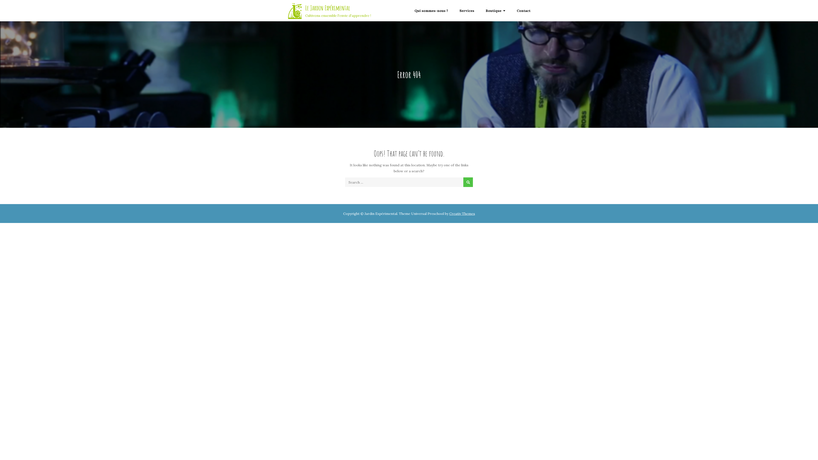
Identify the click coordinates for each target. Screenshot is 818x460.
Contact (523, 11)
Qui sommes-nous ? (431, 11)
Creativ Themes (462, 213)
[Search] (468, 182)
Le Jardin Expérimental (327, 7)
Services (466, 11)
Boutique (493, 11)
